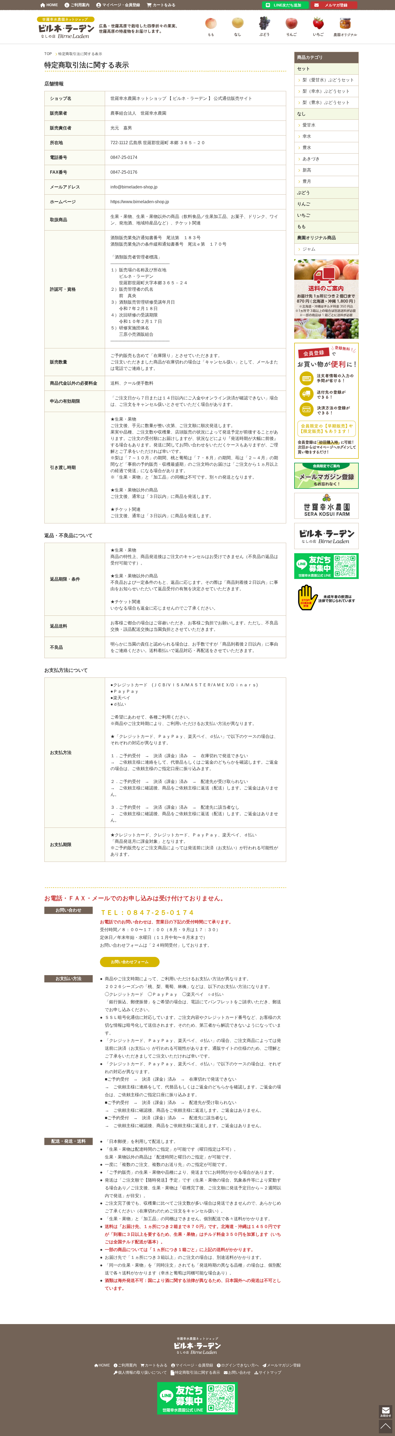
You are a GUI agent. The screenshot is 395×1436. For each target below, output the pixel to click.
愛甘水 (309, 125)
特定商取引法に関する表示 (197, 1372)
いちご (303, 215)
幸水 (307, 136)
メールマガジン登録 (284, 1365)
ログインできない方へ (240, 1365)
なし (301, 113)
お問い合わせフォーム (130, 962)
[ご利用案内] (326, 336)
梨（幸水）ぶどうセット (326, 91)
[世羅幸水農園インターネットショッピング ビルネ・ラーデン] (65, 35)
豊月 (307, 181)
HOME (104, 1365)
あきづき (311, 158)
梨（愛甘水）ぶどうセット (328, 80)
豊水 (307, 147)
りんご (303, 204)
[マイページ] (326, 456)
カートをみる (156, 1365)
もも (301, 226)
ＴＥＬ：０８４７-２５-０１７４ (147, 912)
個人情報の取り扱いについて (142, 1372)
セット (303, 68)
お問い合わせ (239, 1372)
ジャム (309, 249)
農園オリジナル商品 (316, 237)
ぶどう (303, 192)
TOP (48, 54)
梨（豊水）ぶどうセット (326, 102)
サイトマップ (270, 1372)
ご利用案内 (127, 1365)
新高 (307, 170)
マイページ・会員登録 (194, 1365)
